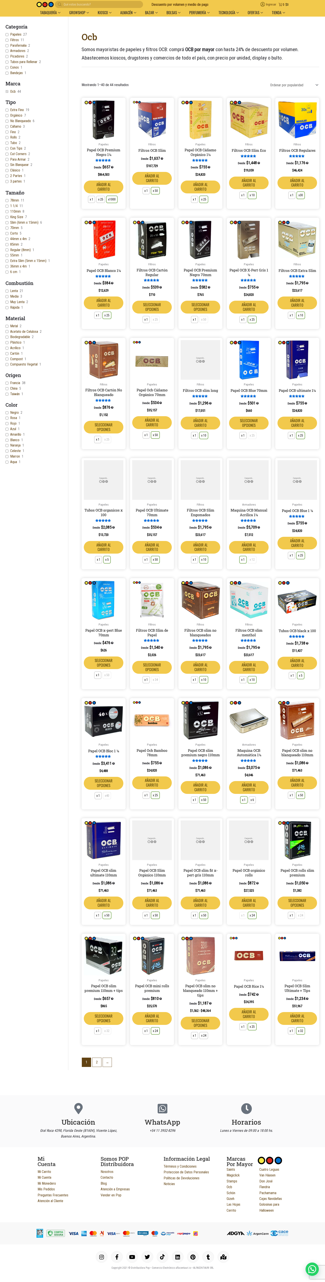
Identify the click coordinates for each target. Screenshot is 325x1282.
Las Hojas (233, 1204)
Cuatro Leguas (269, 1169)
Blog (104, 1183)
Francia (15, 383)
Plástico (15, 342)
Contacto (107, 1177)
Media (14, 296)
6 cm (13, 272)
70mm (14, 228)
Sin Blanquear (19, 165)
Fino (13, 132)
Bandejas (16, 73)
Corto (14, 233)
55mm (14, 255)
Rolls (13, 137)
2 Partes (16, 176)
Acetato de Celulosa (24, 331)
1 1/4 (14, 206)
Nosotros (107, 1172)
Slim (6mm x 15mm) (24, 222)
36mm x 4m (18, 266)
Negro (14, 412)
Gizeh (230, 1199)
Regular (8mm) (20, 250)
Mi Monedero (47, 1183)
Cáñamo (15, 126)
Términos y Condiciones (180, 1166)
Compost (16, 359)
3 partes (16, 181)
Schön (231, 1193)
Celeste (15, 451)
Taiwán (15, 394)
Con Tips (16, 148)
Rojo (13, 423)
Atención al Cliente (50, 1201)
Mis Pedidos (46, 1189)
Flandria (264, 1187)
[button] (50, 12)
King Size (16, 217)
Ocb (13, 91)
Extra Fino (17, 110)
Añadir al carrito (103, 187)
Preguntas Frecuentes (53, 1195)
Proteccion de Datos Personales (186, 1172)
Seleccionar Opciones (152, 307)
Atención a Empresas (115, 1189)
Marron (15, 456)
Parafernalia (18, 45)
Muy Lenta (17, 302)
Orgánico (16, 115)
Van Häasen (267, 1175)
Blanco (14, 440)
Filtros (14, 40)
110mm (15, 211)
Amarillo (15, 434)
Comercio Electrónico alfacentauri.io (171, 1267)
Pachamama (267, 1193)
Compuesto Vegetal (24, 364)
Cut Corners (18, 154)
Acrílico (15, 348)
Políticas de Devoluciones (181, 1178)
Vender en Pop (111, 1195)
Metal (14, 326)
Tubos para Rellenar (23, 62)
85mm (14, 244)
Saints (231, 1169)
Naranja (15, 445)
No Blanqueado (20, 121)
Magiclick (233, 1175)
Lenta (14, 291)
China (13, 388)
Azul (13, 429)
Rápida (14, 307)
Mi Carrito (44, 1172)
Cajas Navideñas (270, 1199)
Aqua (13, 462)
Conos (14, 67)
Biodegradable (20, 337)
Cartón (14, 353)
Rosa (13, 418)
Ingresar (271, 4)
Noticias (169, 1184)
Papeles (15, 34)
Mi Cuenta (44, 1177)
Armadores (17, 51)
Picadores (17, 56)
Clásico (15, 170)
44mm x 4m (18, 239)
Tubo (13, 143)
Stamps (232, 1181)
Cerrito (231, 1210)
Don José (266, 1181)
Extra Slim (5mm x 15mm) (28, 261)
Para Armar (18, 159)
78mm (14, 200)
